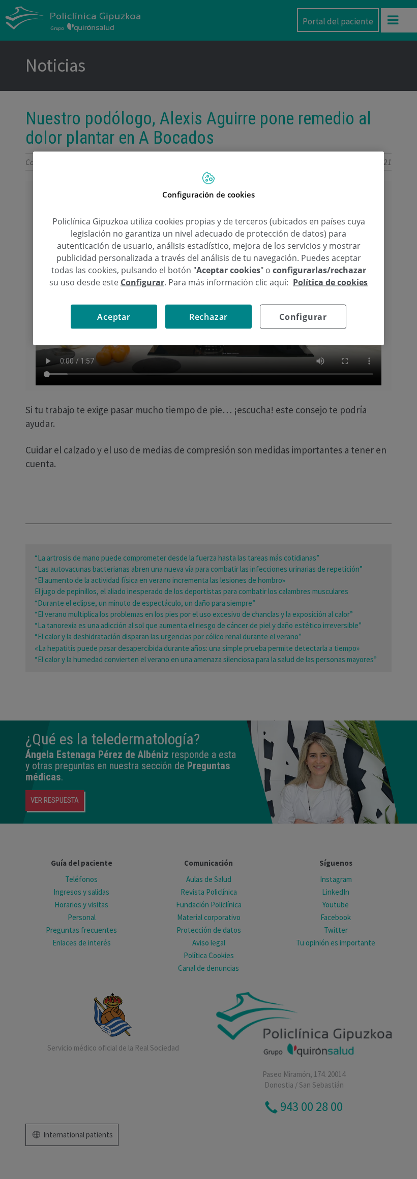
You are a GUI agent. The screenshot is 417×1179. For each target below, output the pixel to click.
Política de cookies (330, 281)
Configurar (303, 316)
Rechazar (208, 316)
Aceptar (114, 316)
